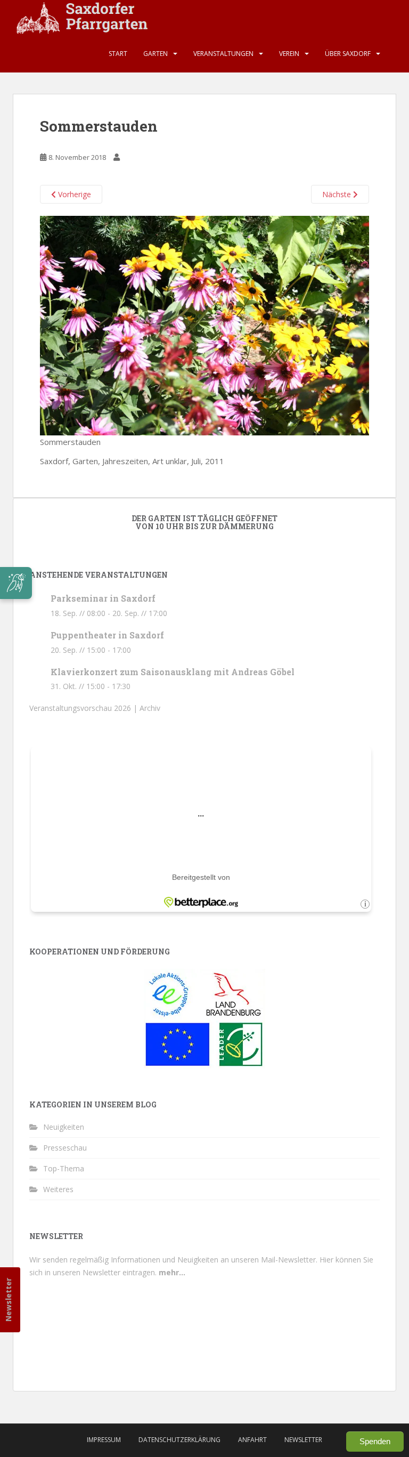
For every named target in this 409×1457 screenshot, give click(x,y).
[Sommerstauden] (204, 324)
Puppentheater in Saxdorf (107, 635)
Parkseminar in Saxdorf (103, 598)
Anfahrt (252, 1439)
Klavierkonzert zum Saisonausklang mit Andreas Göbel (173, 671)
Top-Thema (63, 1168)
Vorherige (73, 194)
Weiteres (58, 1189)
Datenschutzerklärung (179, 1439)
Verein (289, 53)
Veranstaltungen (223, 53)
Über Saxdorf (348, 53)
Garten (155, 53)
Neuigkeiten (63, 1127)
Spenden (374, 1441)
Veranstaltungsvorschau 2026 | (84, 708)
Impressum (104, 1439)
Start (118, 53)
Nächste (337, 194)
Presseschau (65, 1148)
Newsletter (8, 1300)
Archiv (150, 708)
